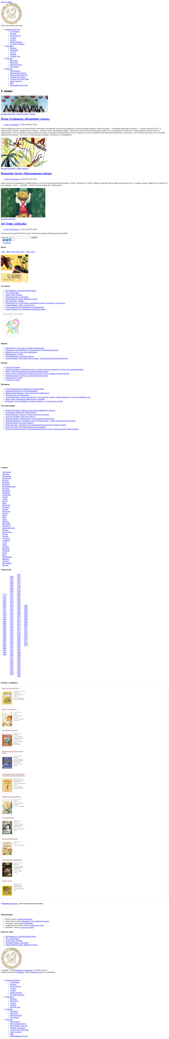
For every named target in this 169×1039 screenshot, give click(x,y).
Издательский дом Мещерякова (18, 780)
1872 (4, 611)
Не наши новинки (17, 44)
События (9, 58)
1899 (4, 654)
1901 (11, 579)
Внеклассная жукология (10, 688)
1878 (4, 615)
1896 (4, 648)
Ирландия (6, 505)
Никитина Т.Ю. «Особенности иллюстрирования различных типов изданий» (36, 425)
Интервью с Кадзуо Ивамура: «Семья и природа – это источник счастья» (34, 401)
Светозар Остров (36, 925)
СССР (4, 542)
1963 (19, 601)
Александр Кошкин (24, 919)
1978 (19, 633)
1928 (11, 630)
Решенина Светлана (18, 719)
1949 (11, 674)
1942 (11, 659)
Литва (4, 520)
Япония (5, 565)
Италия (5, 509)
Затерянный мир (8, 818)
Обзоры (13, 54)
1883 (4, 625)
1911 (11, 595)
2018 (18, 252)
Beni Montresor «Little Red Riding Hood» (21, 291)
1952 (19, 579)
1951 (19, 577)
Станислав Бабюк (27, 927)
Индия (4, 501)
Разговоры (10, 46)
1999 (19, 676)
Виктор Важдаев (26, 923)
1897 (4, 650)
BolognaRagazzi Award (18, 85)
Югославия (6, 563)
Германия (6, 493)
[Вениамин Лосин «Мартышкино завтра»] (24, 166)
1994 (19, 666)
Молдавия (6, 524)
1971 (19, 618)
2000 (26, 606)
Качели (15, 713)
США (4, 544)
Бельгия (5, 480)
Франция (5, 549)
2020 (8, 252)
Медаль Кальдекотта (18, 73)
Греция (5, 497)
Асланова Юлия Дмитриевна (18, 698)
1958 (19, 591)
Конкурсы (14, 62)
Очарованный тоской (14, 378)
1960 (19, 595)
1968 (19, 612)
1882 (4, 623)
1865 (4, 603)
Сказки (13, 40)
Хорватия (6, 551)
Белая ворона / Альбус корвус (17, 886)
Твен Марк (21, 806)
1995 (19, 668)
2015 (33, 252)
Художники (14, 31)
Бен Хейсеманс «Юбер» (15, 301)
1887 (4, 634)
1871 (4, 609)
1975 (19, 626)
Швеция (5, 559)
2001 (26, 608)
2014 (26, 635)
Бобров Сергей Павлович (18, 787)
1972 (19, 620)
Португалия (7, 532)
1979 (19, 635)
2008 (26, 622)
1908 (11, 589)
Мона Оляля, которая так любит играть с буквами (25, 399)
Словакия (6, 540)
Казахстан (6, 511)
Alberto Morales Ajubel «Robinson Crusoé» (22, 299)
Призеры (9, 69)
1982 (19, 641)
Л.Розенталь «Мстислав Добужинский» (21, 412)
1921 (11, 616)
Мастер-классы (16, 65)
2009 (26, 624)
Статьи (13, 52)
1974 (19, 624)
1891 (4, 642)
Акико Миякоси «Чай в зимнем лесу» (20, 305)
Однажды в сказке (13, 380)
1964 (19, 604)
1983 (19, 643)
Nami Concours (16, 81)
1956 (19, 587)
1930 (11, 635)
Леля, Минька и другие (10, 730)
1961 (19, 597)
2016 (28, 252)
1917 (11, 608)
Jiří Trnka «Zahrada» (14, 223)
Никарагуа (6, 526)
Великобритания (8, 486)
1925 (11, 624)
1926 (11, 626)
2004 (26, 614)
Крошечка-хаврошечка (10, 839)
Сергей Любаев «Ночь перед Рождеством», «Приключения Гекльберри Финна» (37, 358)
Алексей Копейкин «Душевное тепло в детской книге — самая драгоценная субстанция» (41, 421)
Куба (4, 518)
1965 (19, 606)
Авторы (13, 34)
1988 (19, 653)
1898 (4, 652)
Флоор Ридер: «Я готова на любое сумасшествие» (25, 348)
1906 (11, 585)
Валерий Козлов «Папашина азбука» (20, 356)
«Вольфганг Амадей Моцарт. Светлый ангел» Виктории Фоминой (32, 350)
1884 (4, 627)
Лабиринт (16, 734)
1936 (11, 647)
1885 (4, 630)
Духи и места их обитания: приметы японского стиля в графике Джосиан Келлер (37, 374)
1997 (19, 672)
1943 (11, 662)
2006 (26, 618)
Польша (5, 530)
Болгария (6, 482)
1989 (19, 655)
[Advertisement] (70, 448)
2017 (23, 252)
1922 (11, 618)
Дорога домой (7, 881)
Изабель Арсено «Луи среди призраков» (21, 352)
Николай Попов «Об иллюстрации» (20, 423)
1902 (11, 581)
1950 (19, 575)
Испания (5, 507)
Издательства (15, 36)
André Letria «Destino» (14, 295)
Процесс (13, 48)
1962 (19, 599)
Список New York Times (19, 79)
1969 (19, 614)
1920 (11, 614)
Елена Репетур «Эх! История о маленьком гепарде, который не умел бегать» (36, 303)
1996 (19, 670)
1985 (19, 647)
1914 (11, 601)
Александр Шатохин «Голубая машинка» (22, 391)
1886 (4, 632)
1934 (11, 643)
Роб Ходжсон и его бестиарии (17, 395)
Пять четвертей (19, 691)
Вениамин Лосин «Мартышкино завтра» (26, 173)
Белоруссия (6, 478)
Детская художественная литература (18, 738)
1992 (19, 662)
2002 (26, 610)
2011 (26, 628)
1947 (11, 670)
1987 (19, 651)
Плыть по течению (13, 367)
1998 (19, 674)
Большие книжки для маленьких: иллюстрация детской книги (30, 419)
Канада (5, 513)
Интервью (14, 50)
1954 (19, 583)
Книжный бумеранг (18, 803)
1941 (11, 657)
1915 (11, 604)
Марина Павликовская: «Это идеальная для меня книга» (28, 393)
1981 (19, 639)
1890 (4, 640)
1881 (4, 621)
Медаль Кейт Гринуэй (18, 75)
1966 (19, 608)
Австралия (6, 472)
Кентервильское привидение (12, 860)
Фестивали (14, 67)
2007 (26, 620)
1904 (11, 583)
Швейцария (6, 557)
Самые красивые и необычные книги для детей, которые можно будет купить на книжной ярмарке (44, 369)
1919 (11, 612)
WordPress (20, 972)
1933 (11, 641)
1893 (4, 644)
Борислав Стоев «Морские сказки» (36, 921)
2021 (3, 252)
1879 (4, 617)
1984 (19, 645)
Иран (4, 503)
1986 (19, 649)
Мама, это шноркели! (9, 709)
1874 (4, 613)
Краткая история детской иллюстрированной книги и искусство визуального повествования (42, 429)
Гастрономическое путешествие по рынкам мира (25, 307)
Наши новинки (16, 42)
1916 (11, 606)
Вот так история (17, 716)
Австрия (5, 474)
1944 (11, 664)
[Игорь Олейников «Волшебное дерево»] (24, 112)
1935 (11, 645)
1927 (11, 628)
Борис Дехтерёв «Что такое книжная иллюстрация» (26, 427)
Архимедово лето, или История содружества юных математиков (13, 775)
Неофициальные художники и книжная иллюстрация (26, 376)
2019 (13, 252)
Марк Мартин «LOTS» (14, 354)
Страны (13, 38)
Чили (4, 555)
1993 (19, 664)
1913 (11, 599)
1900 (11, 577)
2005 (26, 616)
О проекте (7, 243)
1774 (4, 594)
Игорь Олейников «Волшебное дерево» (25, 118)
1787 (4, 596)
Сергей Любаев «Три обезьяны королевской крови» (26, 309)
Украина (5, 547)
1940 (11, 655)
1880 (4, 619)
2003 (26, 612)
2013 (26, 633)
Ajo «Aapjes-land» (12, 293)
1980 (19, 637)
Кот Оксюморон (11, 125)
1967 (19, 610)
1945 (11, 666)
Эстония (5, 561)
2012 (26, 630)
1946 (11, 668)
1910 (11, 593)
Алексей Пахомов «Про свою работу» (20, 417)
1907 (11, 587)
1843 (4, 601)
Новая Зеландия (8, 528)
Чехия (4, 553)
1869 (4, 607)
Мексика (5, 522)
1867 (4, 605)
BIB (11, 83)
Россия (5, 534)
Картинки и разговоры (10, 903)
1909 (11, 591)
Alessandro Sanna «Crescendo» (17, 297)
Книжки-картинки (13, 29)
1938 (11, 651)
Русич (15, 843)
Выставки (14, 60)
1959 (19, 593)
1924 (11, 622)
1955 (19, 585)
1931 (11, 637)
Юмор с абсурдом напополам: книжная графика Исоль (27, 371)
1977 (19, 630)
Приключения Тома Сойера (11, 797)
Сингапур (6, 538)
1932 (11, 639)
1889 (4, 638)
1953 (19, 581)
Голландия (6, 495)
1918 (11, 610)
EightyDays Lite (36, 972)
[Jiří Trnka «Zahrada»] (23, 217)
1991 (19, 659)
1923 (11, 620)
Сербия (5, 536)
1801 (4, 598)
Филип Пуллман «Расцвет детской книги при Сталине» (27, 414)
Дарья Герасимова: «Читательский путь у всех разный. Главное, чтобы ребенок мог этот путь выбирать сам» (48, 397)
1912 (11, 597)
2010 (26, 626)
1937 (11, 649)
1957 (19, 589)
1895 (4, 646)
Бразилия (6, 484)
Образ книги (15, 71)
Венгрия (5, 489)
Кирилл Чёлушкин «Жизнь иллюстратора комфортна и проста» (30, 410)
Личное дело (15, 56)
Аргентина (6, 476)
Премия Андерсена (17, 77)
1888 (4, 636)
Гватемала (6, 491)
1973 (19, 622)
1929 (11, 633)
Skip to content (6, 2)
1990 (19, 657)
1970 (19, 616)
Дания (4, 499)
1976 (19, 628)
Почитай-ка (21, 845)
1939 (11, 653)
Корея (4, 515)
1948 (11, 672)
